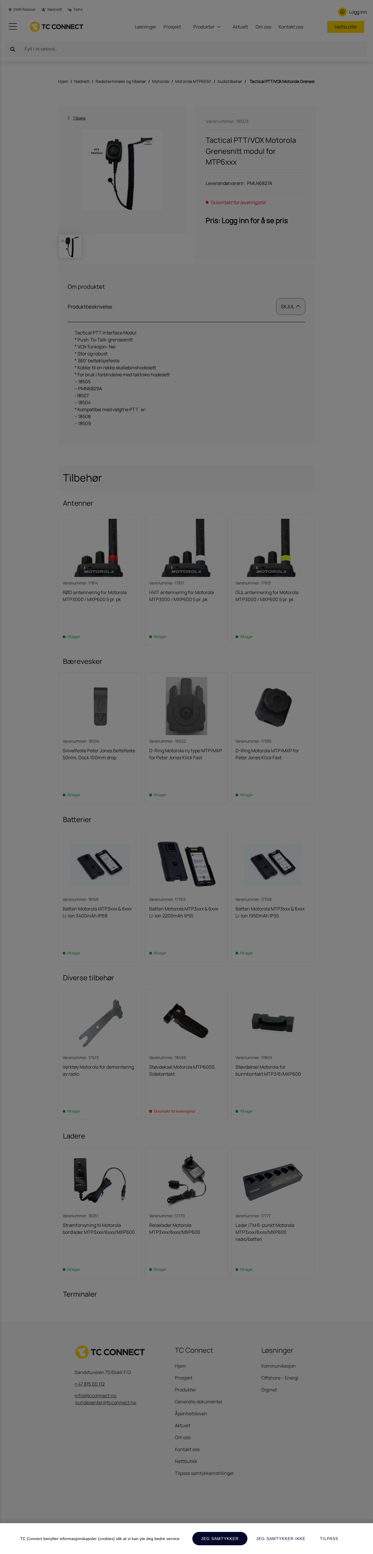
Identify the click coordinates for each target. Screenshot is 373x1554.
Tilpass (329, 1538)
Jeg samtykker (220, 1538)
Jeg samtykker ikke (280, 1538)
